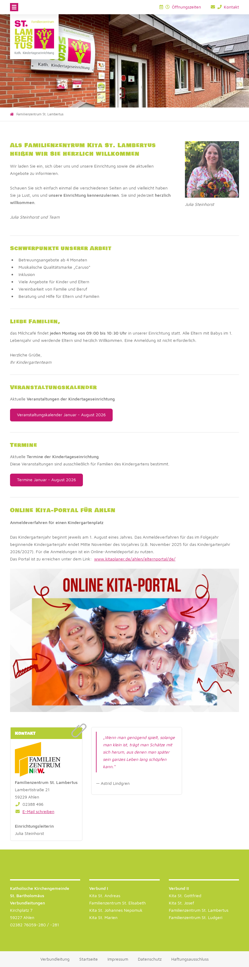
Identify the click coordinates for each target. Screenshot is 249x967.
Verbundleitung (55, 959)
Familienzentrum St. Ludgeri (195, 917)
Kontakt (231, 6)
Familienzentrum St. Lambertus (198, 910)
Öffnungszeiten (186, 6)
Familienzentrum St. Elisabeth (117, 902)
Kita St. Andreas (104, 895)
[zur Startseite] (34, 36)
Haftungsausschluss (190, 959)
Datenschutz (150, 959)
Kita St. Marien (103, 917)
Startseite (88, 959)
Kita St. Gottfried (185, 895)
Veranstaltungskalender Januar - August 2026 (61, 414)
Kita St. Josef (181, 902)
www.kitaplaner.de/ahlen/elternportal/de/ (135, 558)
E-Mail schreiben (38, 811)
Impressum (117, 959)
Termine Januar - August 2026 (46, 479)
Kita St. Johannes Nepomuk (115, 910)
